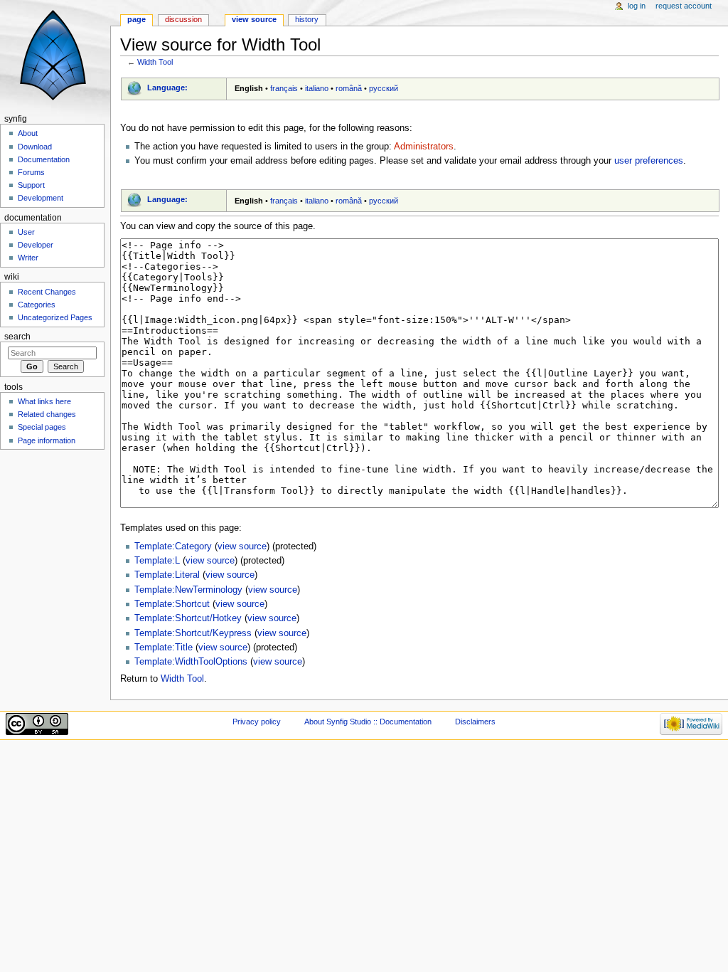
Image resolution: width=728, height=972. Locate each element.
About (28, 133)
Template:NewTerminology (188, 590)
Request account (683, 5)
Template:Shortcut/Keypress (193, 633)
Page (136, 19)
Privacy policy (256, 721)
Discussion (183, 19)
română (349, 88)
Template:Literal (167, 575)
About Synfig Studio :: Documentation (368, 721)
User (26, 232)
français (284, 88)
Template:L (157, 561)
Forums (31, 172)
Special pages (42, 427)
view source (242, 546)
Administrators (424, 147)
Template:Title (163, 648)
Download (35, 146)
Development (40, 198)
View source (254, 19)
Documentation (44, 159)
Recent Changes (47, 291)
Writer (28, 257)
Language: (167, 87)
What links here (44, 401)
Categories (36, 304)
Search (17, 336)
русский (383, 88)
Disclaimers (475, 721)
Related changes (47, 414)
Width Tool (155, 62)
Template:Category (173, 546)
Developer (35, 245)
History (306, 19)
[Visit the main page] (55, 55)
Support (31, 185)
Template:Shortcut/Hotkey (188, 618)
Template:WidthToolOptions (190, 662)
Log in (637, 5)
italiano (316, 88)
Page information (46, 440)
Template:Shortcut (172, 604)
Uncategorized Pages (55, 317)
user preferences (648, 161)
